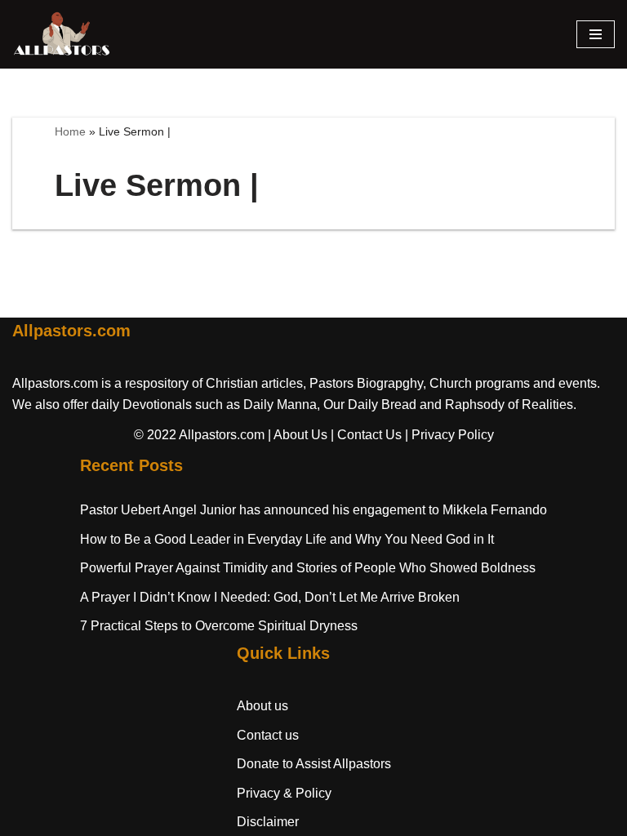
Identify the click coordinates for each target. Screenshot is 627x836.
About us (262, 706)
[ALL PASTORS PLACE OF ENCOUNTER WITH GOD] (61, 34)
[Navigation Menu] (595, 34)
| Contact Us (366, 435)
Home (70, 131)
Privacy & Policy (284, 793)
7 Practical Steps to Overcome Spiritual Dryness (219, 626)
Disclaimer (268, 822)
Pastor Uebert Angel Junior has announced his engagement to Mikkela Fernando (313, 510)
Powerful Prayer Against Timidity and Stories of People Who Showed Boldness (308, 568)
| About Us (297, 435)
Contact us (268, 735)
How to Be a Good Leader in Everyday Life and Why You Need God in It (287, 539)
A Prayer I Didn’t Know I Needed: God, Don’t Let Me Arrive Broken (270, 597)
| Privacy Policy (449, 435)
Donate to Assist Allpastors (314, 764)
